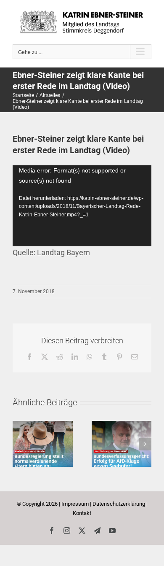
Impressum (75, 504)
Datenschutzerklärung (119, 504)
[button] (19, 444)
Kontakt (82, 513)
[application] (82, 205)
